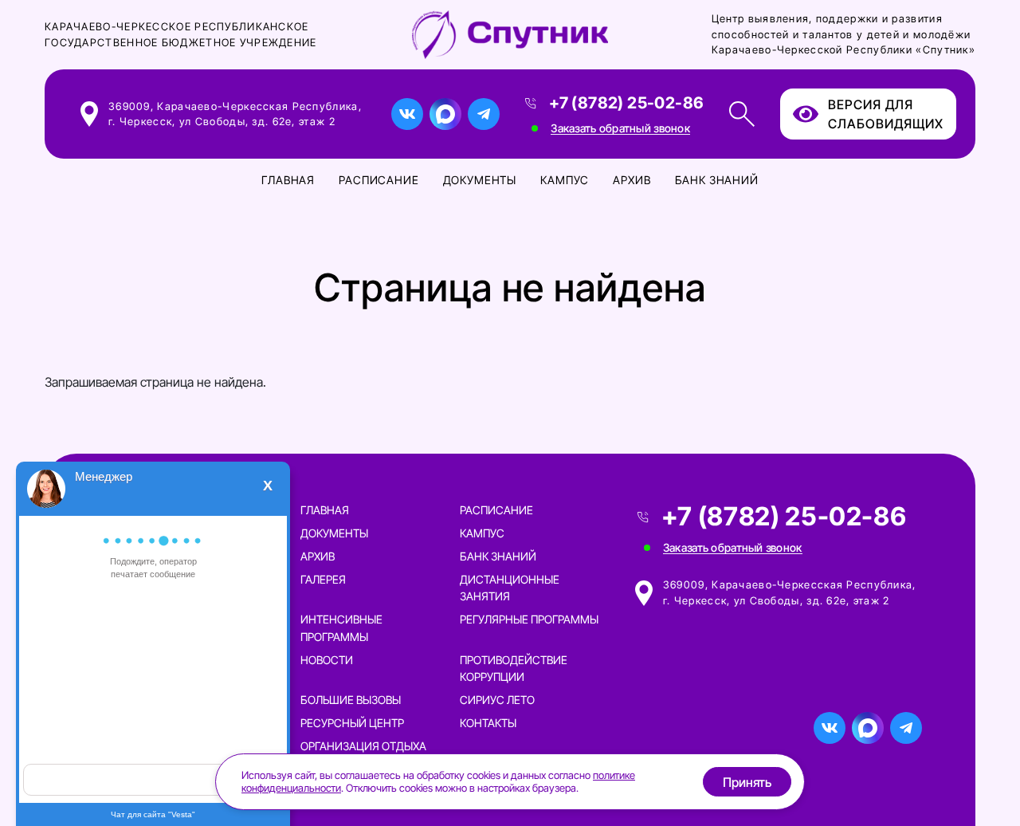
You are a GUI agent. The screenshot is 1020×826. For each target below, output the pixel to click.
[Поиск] (742, 114)
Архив (631, 180)
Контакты (488, 723)
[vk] (407, 114)
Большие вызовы (350, 699)
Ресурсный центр (352, 723)
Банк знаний (717, 180)
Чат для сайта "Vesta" (153, 814)
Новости (326, 660)
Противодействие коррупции (513, 668)
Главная (288, 180)
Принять (747, 782)
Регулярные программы (529, 619)
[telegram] (484, 114)
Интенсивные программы (341, 627)
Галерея (323, 579)
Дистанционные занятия (509, 587)
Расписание (378, 180)
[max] (445, 114)
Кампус (564, 180)
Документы (480, 180)
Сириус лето (497, 699)
